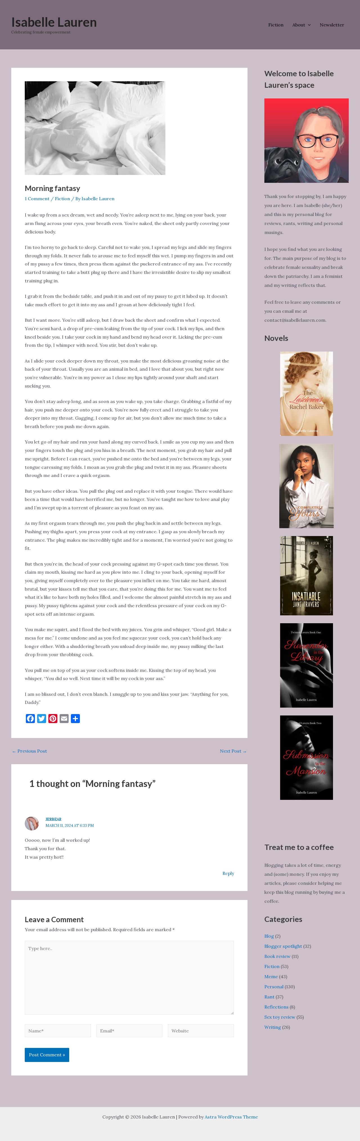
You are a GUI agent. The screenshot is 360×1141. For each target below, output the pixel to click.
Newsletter (332, 25)
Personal (274, 986)
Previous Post (29, 751)
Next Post (233, 751)
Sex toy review (279, 1017)
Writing (272, 1027)
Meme (271, 976)
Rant (269, 997)
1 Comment (37, 198)
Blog (269, 936)
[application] (308, 24)
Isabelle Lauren (54, 22)
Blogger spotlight (283, 946)
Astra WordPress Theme (231, 1117)
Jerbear (53, 819)
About (298, 25)
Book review (277, 956)
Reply (228, 873)
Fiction (276, 25)
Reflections (276, 1007)
